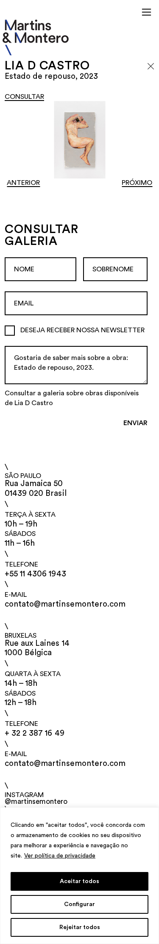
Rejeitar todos (79, 927)
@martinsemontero (36, 801)
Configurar (79, 904)
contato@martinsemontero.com (65, 604)
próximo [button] (137, 182)
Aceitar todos (79, 881)
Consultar (24, 96)
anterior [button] (23, 182)
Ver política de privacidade (59, 856)
